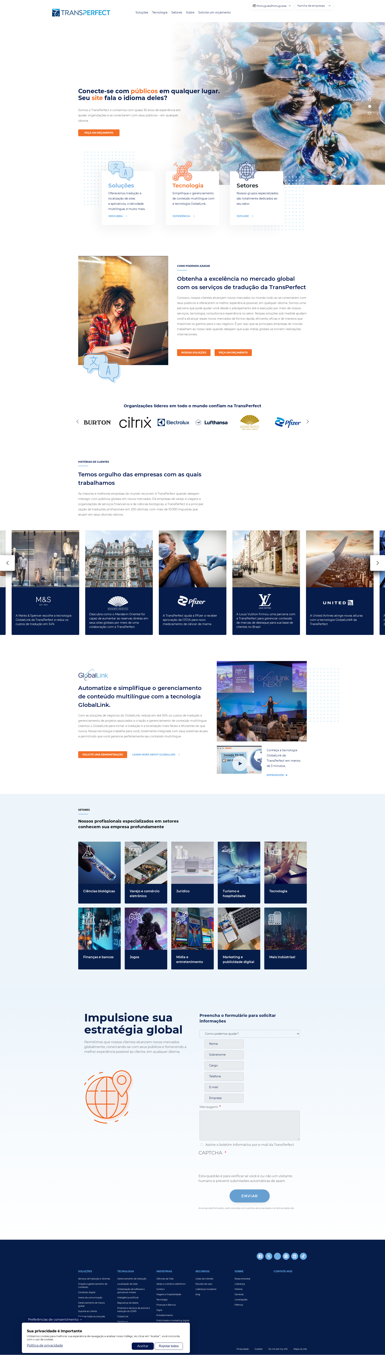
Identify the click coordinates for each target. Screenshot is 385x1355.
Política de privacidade (45, 1345)
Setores (176, 12)
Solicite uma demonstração (102, 754)
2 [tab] (369, 99)
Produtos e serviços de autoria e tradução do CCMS (133, 1310)
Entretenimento (164, 1315)
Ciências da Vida (164, 1278)
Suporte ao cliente (87, 1311)
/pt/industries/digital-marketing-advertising (236, 912)
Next (307, 421)
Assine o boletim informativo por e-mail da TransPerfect (249, 1145)
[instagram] (286, 1256)
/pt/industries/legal (186, 844)
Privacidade (243, 1349)
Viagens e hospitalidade (168, 1294)
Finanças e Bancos (166, 1305)
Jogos (159, 1310)
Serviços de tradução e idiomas (94, 1278)
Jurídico (160, 1289)
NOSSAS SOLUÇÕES (193, 352)
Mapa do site (300, 1349)
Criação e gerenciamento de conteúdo (92, 1285)
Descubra (115, 216)
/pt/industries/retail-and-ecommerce (144, 846)
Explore (243, 216)
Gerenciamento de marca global (91, 1304)
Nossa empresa (242, 1278)
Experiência (181, 216)
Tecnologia (159, 12)
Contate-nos (283, 1271)
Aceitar (142, 1346)
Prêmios (239, 1305)
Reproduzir (275, 775)
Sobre (190, 12)
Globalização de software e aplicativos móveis (131, 1291)
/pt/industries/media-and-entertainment (191, 912)
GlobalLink (122, 1316)
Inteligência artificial (128, 1297)
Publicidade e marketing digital (172, 1320)
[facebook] (260, 1256)
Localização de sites (127, 1284)
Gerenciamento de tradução (131, 1278)
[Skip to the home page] (81, 12)
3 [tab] (369, 106)
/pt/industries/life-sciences (99, 844)
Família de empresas (311, 5)
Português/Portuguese (272, 5)
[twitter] (268, 1256)
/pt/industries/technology (284, 844)
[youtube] (277, 1256)
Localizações (241, 1299)
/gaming (131, 910)
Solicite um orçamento (214, 12)
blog (198, 1294)
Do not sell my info (278, 1349)
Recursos (203, 1271)
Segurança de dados (127, 1303)
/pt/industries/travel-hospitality (234, 846)
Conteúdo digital (86, 1292)
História (238, 1289)
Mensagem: (209, 1107)
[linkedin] (294, 1256)
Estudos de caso (204, 1284)
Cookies (258, 1349)
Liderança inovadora (206, 1289)
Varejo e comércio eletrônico (170, 1284)
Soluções (142, 12)
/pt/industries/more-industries (280, 912)
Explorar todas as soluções (91, 1316)
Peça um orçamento (98, 132)
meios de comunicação (90, 1297)
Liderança (240, 1284)
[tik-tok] (303, 1256)
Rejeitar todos (169, 1346)
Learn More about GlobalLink (153, 754)
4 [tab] (369, 113)
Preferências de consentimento (53, 1319)
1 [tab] (369, 92)
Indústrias (164, 1271)
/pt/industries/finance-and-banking (96, 912)
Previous (78, 421)
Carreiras (239, 1294)
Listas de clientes (204, 1278)
